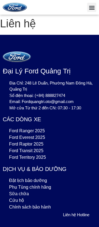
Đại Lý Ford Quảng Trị (37, 71)
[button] (91, 7)
